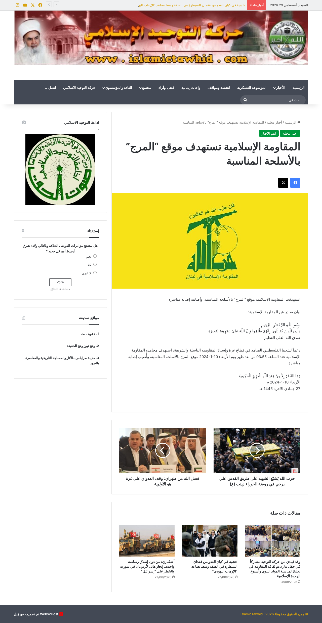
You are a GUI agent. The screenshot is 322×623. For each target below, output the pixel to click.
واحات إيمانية (190, 88)
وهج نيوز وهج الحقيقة (81, 346)
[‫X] (283, 183)
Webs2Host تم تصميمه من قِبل (36, 614)
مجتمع (146, 88)
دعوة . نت (88, 334)
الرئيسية (299, 88)
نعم (88, 256)
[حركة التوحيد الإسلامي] (161, 38)
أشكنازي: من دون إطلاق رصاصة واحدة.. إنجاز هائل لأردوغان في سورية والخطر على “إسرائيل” (147, 566)
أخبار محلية (274, 122)
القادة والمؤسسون (118, 88)
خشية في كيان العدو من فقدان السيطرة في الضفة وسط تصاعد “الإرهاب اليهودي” (188, 5)
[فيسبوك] (295, 183)
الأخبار (280, 88)
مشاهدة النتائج (60, 289)
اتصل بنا (50, 88)
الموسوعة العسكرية (251, 88)
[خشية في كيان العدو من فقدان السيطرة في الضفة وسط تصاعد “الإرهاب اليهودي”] (209, 541)
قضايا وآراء (166, 88)
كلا (89, 265)
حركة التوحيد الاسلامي (79, 88)
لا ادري (86, 273)
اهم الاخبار (269, 133)
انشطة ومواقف (219, 88)
